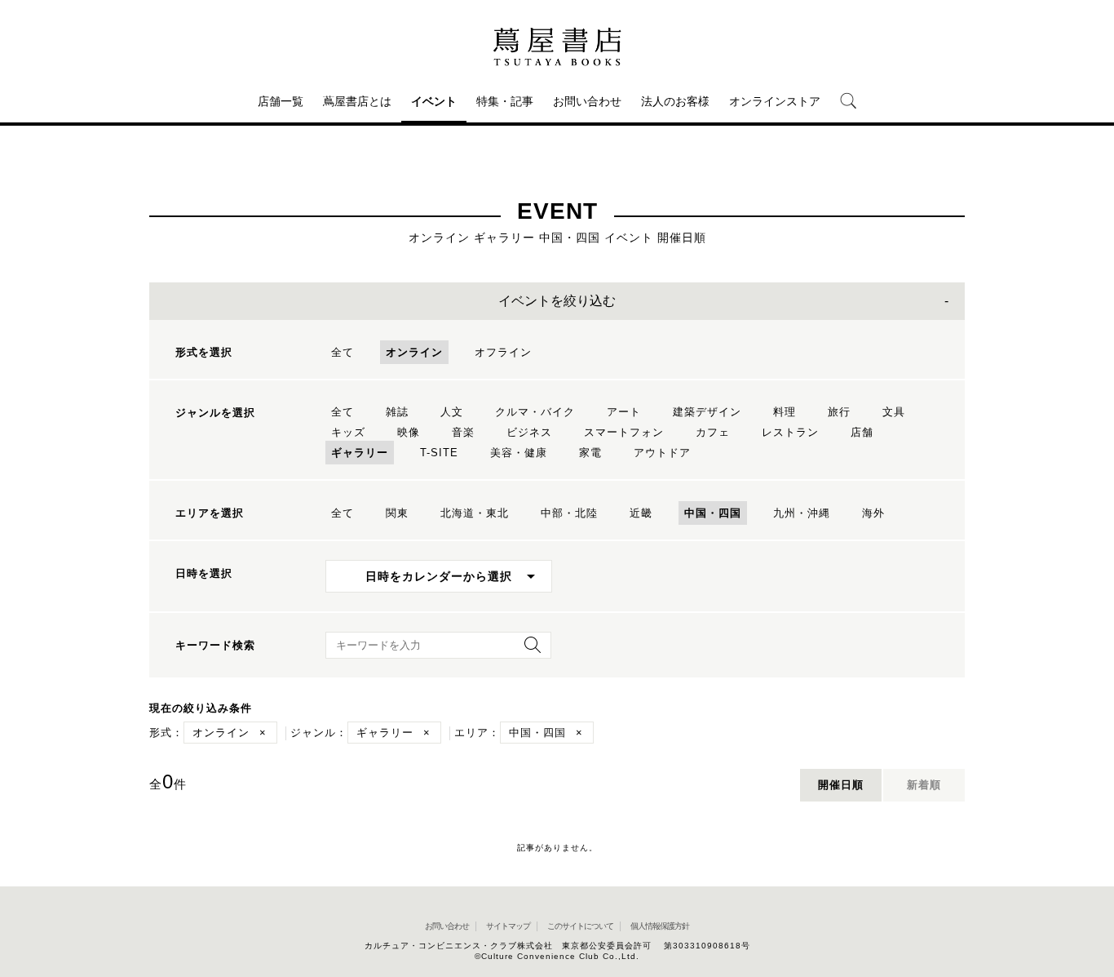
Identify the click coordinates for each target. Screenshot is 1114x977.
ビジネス (529, 432)
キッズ (348, 432)
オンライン (414, 352)
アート (624, 412)
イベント (434, 101)
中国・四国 (712, 513)
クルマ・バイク (535, 412)
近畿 (641, 513)
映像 (408, 432)
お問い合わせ (587, 101)
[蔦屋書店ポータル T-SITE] (557, 46)
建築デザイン (707, 412)
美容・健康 (518, 452)
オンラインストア (774, 101)
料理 (784, 412)
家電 (590, 452)
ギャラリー (359, 452)
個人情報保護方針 (659, 925)
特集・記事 (504, 101)
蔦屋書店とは (357, 101)
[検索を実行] (528, 650)
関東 (397, 513)
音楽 (463, 432)
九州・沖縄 (801, 513)
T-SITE (439, 452)
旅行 (839, 412)
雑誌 (397, 412)
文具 (893, 412)
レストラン (790, 432)
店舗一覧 (280, 101)
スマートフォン (624, 432)
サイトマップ (508, 925)
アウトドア (662, 452)
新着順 (924, 785)
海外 (873, 513)
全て (342, 352)
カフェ (713, 432)
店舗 (862, 432)
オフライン (503, 352)
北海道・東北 (474, 513)
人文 (451, 412)
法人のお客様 (675, 101)
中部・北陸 (569, 513)
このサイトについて (580, 925)
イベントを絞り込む (557, 301)
